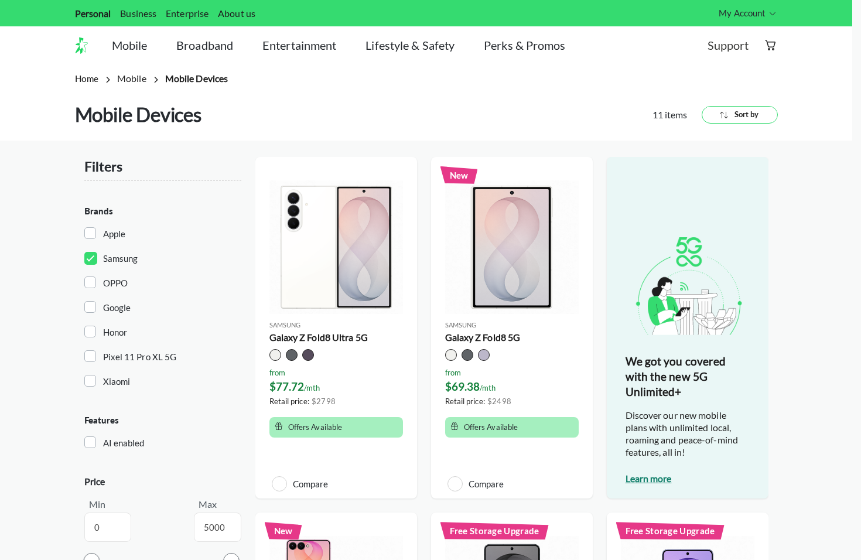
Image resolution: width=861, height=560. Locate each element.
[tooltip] (748, 13)
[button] (86, 46)
